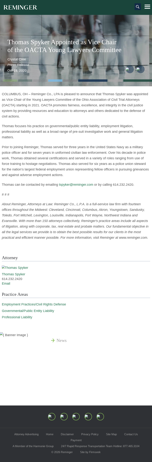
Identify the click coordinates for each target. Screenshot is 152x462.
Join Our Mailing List (76, 394)
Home (49, 434)
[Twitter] (76, 416)
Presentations (68, 367)
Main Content (63, 5)
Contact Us (131, 434)
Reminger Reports (73, 358)
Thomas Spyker (13, 274)
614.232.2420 (123, 184)
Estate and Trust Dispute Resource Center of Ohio (101, 376)
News (62, 340)
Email (6, 283)
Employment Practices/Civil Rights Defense (34, 304)
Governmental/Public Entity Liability (28, 311)
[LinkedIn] (64, 416)
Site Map (111, 434)
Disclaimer (67, 434)
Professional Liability (17, 317)
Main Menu (147, 7)
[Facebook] (88, 416)
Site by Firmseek (90, 452)
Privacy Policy (90, 434)
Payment (76, 440)
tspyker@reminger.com (76, 184)
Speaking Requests (73, 385)
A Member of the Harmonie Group (33, 446)
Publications (68, 349)
